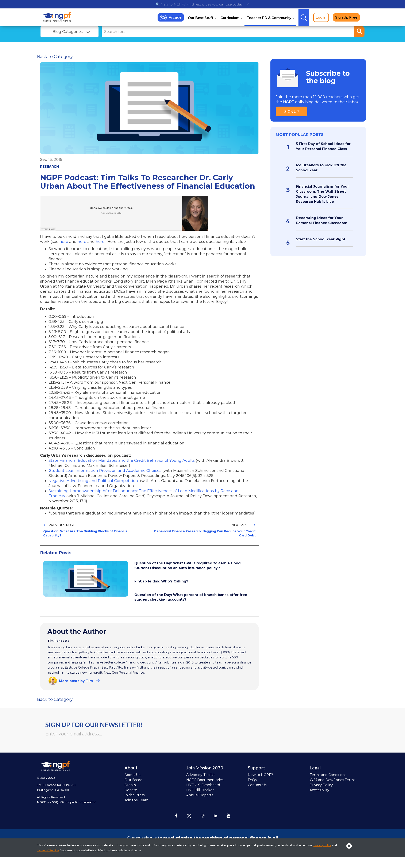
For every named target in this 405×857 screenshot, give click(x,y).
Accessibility (319, 790)
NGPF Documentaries (204, 780)
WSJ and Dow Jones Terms (332, 780)
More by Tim (76, 681)
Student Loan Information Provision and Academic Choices (105, 470)
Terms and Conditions (328, 775)
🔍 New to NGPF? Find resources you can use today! (199, 4)
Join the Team (136, 800)
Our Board (133, 780)
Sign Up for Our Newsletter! (94, 724)
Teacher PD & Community (269, 18)
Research (49, 167)
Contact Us (257, 785)
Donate (130, 790)
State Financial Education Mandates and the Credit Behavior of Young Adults (122, 460)
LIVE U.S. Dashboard (203, 785)
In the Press (134, 795)
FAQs (252, 780)
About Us (132, 775)
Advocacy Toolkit (200, 775)
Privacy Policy (321, 785)
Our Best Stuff (201, 18)
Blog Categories (68, 31)
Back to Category (55, 56)
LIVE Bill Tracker (200, 790)
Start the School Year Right (320, 239)
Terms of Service (48, 850)
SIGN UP (291, 111)
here (63, 241)
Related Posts (56, 552)
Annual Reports (199, 795)
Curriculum (230, 18)
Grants (130, 785)
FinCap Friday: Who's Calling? (161, 581)
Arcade (175, 17)
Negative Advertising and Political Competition (93, 480)
